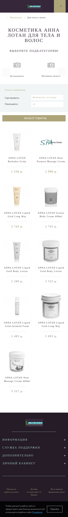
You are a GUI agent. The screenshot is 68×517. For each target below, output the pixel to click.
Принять (54, 509)
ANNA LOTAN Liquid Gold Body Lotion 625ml (51, 271)
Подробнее (37, 512)
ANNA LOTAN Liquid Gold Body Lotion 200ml (17, 271)
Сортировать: (12, 97)
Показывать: (11, 104)
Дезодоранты (17, 76)
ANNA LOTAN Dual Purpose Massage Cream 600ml (51, 161)
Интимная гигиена (51, 76)
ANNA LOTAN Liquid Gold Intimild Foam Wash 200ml (17, 326)
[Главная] (3, 17)
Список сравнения (15, 90)
